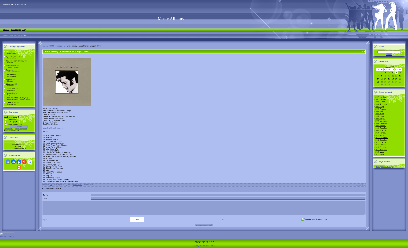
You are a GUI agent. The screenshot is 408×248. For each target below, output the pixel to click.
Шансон (9, 79)
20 (400, 79)
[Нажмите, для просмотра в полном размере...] (67, 105)
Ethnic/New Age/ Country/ (16, 98)
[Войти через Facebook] (18, 161)
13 (400, 76)
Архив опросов (21, 129)
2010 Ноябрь (380, 133)
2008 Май (379, 111)
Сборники (10, 84)
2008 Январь (380, 102)
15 (382, 79)
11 (393, 76)
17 (389, 79)
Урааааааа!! (12, 119)
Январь (59, 46)
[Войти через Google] (29, 161)
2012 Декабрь (380, 145)
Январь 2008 (389, 67)
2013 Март (379, 152)
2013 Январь (380, 147)
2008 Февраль (381, 104)
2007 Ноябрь (380, 97)
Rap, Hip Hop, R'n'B (13, 56)
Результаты (8, 129)
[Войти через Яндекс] (24, 161)
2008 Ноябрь (380, 126)
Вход (24, 30)
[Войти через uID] (8, 161)
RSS (24, 35)
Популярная (11, 75)
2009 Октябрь (381, 128)
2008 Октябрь (381, 123)
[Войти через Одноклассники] (19, 167)
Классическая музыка (15, 61)
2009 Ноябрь (380, 130)
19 (396, 79)
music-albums (77, 185)
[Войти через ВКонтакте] (13, 161)
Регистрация (16, 30)
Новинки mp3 (11, 102)
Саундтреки (10, 89)
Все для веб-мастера (384, 167)
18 (393, 79)
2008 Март (379, 107)
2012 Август (380, 135)
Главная (6, 30)
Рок (7, 52)
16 (385, 79)
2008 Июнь (379, 114)
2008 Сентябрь (381, 121)
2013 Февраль (381, 150)
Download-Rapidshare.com (53, 128)
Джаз (8, 70)
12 (396, 76)
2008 (52, 46)
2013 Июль (379, 154)
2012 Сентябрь (381, 138)
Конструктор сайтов (201, 246)
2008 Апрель (380, 109)
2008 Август (380, 118)
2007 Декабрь (380, 99)
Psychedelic (10, 93)
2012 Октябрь (381, 140)
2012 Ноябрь (380, 142)
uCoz (213, 246)
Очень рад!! (12, 122)
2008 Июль (379, 116)
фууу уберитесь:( (15, 124)
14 (378, 79)
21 (378, 82)
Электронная (11, 65)
